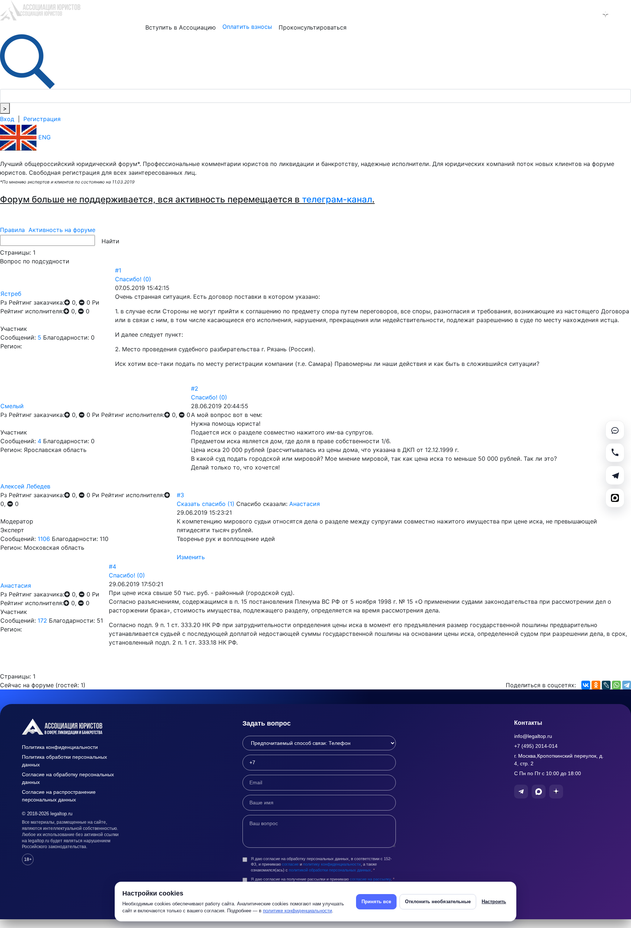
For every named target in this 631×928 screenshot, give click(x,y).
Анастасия (304, 503)
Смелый (12, 406)
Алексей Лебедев (25, 486)
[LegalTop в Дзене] (605, 14)
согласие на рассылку (370, 879)
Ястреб (10, 293)
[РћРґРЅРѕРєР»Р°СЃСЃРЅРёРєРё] (596, 685)
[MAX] (614, 497)
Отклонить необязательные (438, 901)
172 (42, 620)
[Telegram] (626, 685)
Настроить (494, 901)
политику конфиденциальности (332, 864)
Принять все (376, 901)
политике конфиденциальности (297, 910)
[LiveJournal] (606, 685)
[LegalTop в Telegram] (567, 14)
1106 (44, 538)
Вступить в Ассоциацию (180, 27)
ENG (44, 137)
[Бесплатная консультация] (614, 430)
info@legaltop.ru (533, 736)
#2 (194, 388)
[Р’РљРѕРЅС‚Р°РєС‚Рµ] (585, 685)
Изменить (191, 557)
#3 (180, 495)
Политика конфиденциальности (60, 747)
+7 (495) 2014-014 (536, 746)
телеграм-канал (337, 199)
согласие (290, 864)
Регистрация (42, 119)
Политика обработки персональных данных (64, 760)
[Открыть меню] (624, 14)
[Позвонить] (614, 452)
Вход (7, 119)
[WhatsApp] (616, 685)
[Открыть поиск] (27, 61)
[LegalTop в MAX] (586, 14)
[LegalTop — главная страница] (73, 727)
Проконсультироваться (313, 27)
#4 (112, 566)
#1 (118, 270)
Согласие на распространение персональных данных (59, 796)
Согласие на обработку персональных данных (68, 778)
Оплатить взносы (247, 26)
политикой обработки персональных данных (330, 870)
